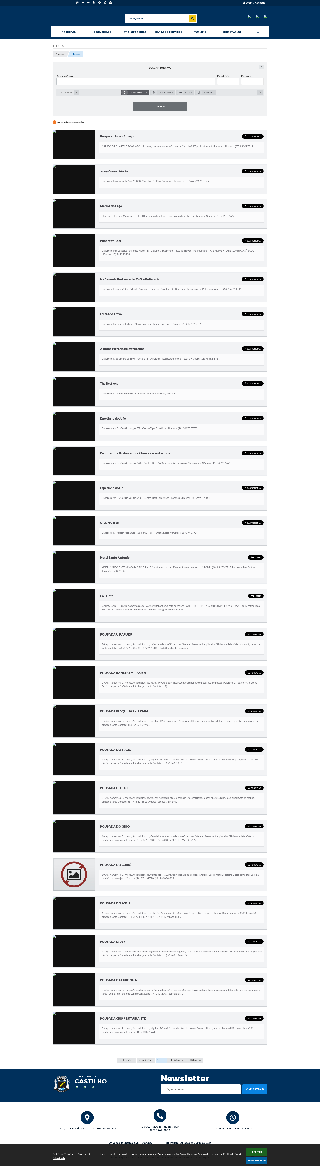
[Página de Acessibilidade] (77, 2)
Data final (246, 76)
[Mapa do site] (110, 2)
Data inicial (223, 76)
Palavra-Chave (64, 76)
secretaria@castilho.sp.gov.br (160, 1127)
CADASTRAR (255, 1089)
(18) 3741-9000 (160, 1130)
